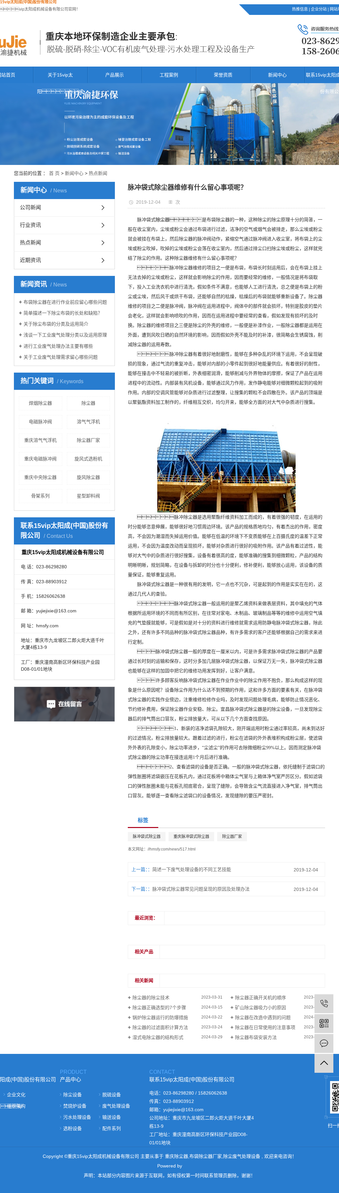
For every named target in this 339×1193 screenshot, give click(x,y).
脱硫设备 (111, 1094)
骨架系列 (40, 495)
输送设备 (111, 1117)
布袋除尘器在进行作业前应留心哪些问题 (65, 302)
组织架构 (16, 1106)
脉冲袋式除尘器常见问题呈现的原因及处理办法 (201, 889)
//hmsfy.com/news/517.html (172, 849)
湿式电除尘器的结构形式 (157, 1037)
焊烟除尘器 (40, 403)
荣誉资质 (223, 75)
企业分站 (319, 9)
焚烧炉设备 (74, 1106)
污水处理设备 (77, 1117)
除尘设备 (72, 1094)
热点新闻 (98, 173)
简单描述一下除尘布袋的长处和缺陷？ (63, 313)
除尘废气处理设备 (241, 1156)
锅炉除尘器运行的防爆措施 (160, 1017)
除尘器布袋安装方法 (256, 1037)
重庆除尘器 (176, 1156)
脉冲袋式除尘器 (147, 836)
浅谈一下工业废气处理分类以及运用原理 (65, 334)
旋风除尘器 (88, 477)
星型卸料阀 (88, 495)
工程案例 (169, 75)
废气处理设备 (116, 1106)
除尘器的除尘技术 (151, 997)
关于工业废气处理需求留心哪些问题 (61, 357)
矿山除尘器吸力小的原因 (260, 1007)
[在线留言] (324, 1043)
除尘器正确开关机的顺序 (260, 997)
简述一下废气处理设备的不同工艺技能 (191, 869)
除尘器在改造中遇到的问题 (263, 1017)
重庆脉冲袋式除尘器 (191, 836)
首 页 (54, 173)
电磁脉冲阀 (40, 421)
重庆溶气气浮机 (40, 440)
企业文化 (16, 1094)
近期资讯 (30, 260)
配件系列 (111, 1128)
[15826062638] (324, 1003)
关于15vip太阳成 (60, 83)
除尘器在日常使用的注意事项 (265, 1027)
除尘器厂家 (88, 440)
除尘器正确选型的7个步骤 (159, 1007)
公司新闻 (30, 207)
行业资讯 (30, 225)
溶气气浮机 (88, 421)
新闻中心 (277, 75)
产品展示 (114, 75)
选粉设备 (72, 1128)
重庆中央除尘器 (40, 477)
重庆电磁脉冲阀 (40, 458)
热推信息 (300, 9)
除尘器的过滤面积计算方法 (160, 1027)
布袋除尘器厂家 (205, 1156)
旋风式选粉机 (88, 458)
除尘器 (88, 403)
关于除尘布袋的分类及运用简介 (56, 324)
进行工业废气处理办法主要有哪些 (58, 346)
